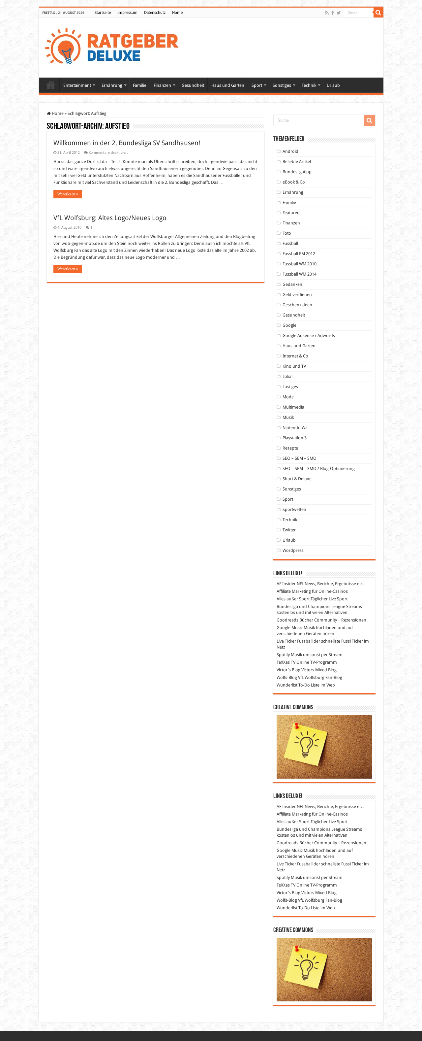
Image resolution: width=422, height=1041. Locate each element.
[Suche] (378, 12)
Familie (139, 85)
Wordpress (293, 550)
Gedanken (292, 284)
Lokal (287, 376)
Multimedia (293, 407)
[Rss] (326, 13)
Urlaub (333, 85)
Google (289, 325)
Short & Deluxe (297, 478)
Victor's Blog (288, 669)
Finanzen (162, 85)
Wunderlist (287, 685)
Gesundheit (193, 85)
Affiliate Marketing (294, 591)
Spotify (283, 654)
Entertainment (77, 85)
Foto (287, 233)
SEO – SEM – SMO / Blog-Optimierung (319, 468)
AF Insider (286, 583)
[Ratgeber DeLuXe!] (115, 46)
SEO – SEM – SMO (299, 458)
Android (290, 151)
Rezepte (290, 448)
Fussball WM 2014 (299, 274)
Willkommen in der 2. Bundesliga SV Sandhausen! (126, 143)
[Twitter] (339, 13)
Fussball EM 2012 (299, 253)
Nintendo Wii (295, 427)
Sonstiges (282, 85)
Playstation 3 (295, 437)
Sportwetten (294, 509)
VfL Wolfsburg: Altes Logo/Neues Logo (109, 218)
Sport (257, 85)
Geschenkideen (297, 304)
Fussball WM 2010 (299, 263)
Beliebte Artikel (297, 161)
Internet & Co (295, 355)
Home (177, 12)
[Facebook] (333, 13)
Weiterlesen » (67, 194)
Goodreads (287, 620)
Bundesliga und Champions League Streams (319, 606)
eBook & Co (294, 182)
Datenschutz (155, 12)
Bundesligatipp (297, 171)
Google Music (290, 627)
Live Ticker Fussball (295, 641)
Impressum (127, 12)
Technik (309, 85)
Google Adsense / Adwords (309, 335)
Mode (288, 396)
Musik (288, 417)
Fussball (290, 243)
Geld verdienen (297, 294)
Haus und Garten (227, 85)
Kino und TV (294, 366)
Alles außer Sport (293, 598)
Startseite (103, 12)
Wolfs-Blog (287, 677)
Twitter (289, 529)
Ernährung (112, 85)
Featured (291, 212)
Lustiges (290, 386)
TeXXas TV (286, 662)
